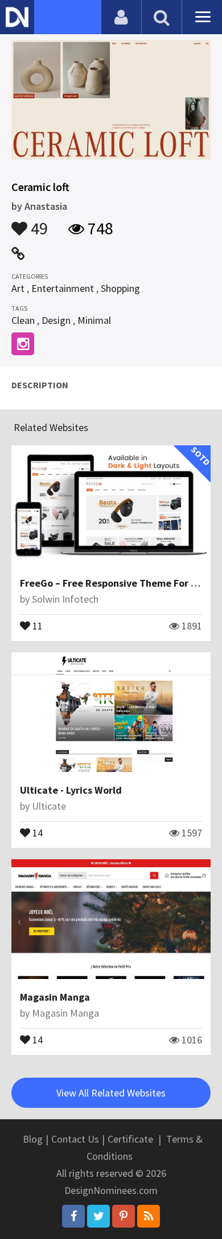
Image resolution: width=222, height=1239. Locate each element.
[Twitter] (98, 1216)
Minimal (94, 320)
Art (17, 288)
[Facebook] (73, 1216)
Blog (33, 1138)
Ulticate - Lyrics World (71, 790)
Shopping (120, 288)
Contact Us (75, 1138)
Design (56, 320)
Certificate (130, 1138)
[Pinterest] (123, 1216)
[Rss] (148, 1216)
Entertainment (62, 288)
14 (36, 832)
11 (36, 625)
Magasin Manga (55, 997)
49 (37, 223)
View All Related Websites (111, 1092)
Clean (23, 320)
